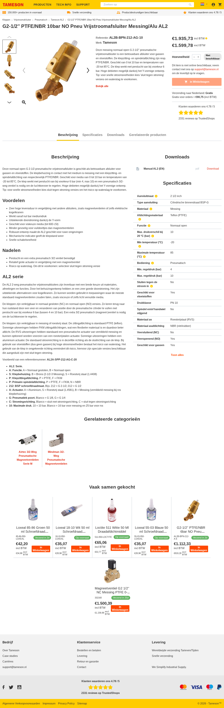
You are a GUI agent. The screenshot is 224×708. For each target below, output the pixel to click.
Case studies (10, 656)
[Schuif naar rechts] (24, 70)
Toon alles (177, 355)
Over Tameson (10, 650)
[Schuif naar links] (88, 70)
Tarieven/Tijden (190, 650)
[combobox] (147, 4)
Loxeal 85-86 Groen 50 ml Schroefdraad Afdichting (33, 531)
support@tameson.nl (206, 69)
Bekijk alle (102, 86)
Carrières (7, 661)
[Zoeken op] (191, 4)
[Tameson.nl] (13, 5)
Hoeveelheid (180, 57)
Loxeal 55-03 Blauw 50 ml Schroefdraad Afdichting (151, 531)
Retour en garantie (88, 661)
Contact (81, 667)
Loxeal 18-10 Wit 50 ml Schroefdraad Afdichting (72, 531)
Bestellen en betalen (89, 650)
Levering (82, 656)
